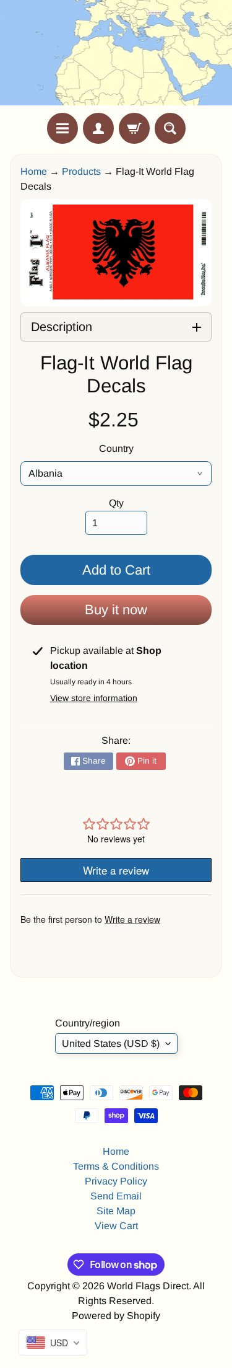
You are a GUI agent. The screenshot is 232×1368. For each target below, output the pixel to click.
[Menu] (62, 128)
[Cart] (134, 128)
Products (81, 171)
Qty (116, 503)
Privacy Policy (116, 1181)
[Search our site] (170, 128)
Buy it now (116, 609)
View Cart (116, 1225)
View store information (93, 698)
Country (116, 448)
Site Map (116, 1211)
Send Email (116, 1196)
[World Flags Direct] (116, 56)
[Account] (98, 128)
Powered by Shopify (116, 1315)
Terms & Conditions (116, 1166)
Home (33, 171)
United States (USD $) (111, 1043)
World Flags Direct (148, 1286)
